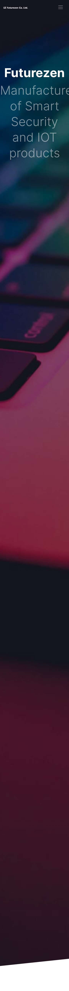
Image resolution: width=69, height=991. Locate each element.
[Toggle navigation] (60, 7)
